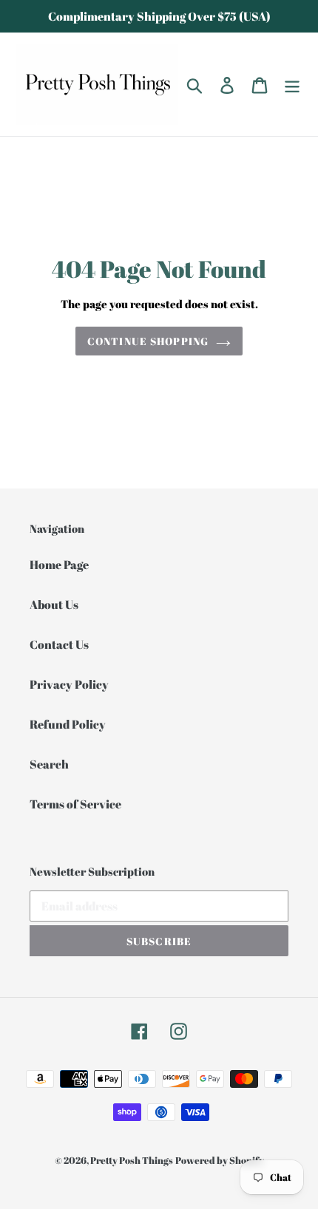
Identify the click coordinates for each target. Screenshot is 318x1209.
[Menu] (292, 84)
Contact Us (59, 644)
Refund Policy (68, 724)
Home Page (59, 564)
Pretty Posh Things (131, 1160)
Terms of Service (75, 804)
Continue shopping (148, 341)
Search (49, 764)
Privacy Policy (69, 684)
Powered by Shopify (219, 1160)
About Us (54, 604)
